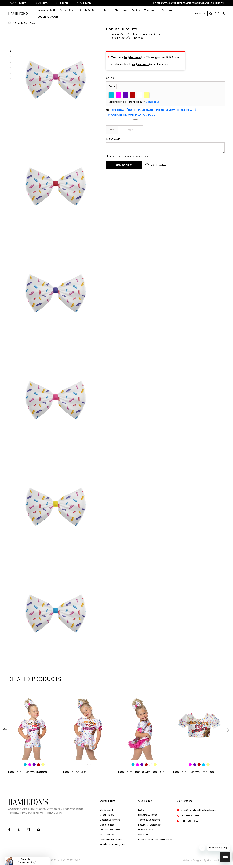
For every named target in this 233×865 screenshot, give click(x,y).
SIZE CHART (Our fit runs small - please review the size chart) (153, 110)
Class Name (113, 139)
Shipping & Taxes (147, 814)
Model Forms (107, 824)
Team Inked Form (109, 834)
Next (228, 730)
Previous (5, 730)
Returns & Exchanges (150, 824)
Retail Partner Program (112, 844)
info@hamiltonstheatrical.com (198, 810)
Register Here (132, 57)
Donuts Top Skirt (74, 772)
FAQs (141, 810)
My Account (106, 810)
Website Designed (193, 860)
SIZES (136, 119)
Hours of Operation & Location (155, 839)
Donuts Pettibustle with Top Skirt (141, 772)
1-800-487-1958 (190, 815)
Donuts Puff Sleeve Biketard (27, 772)
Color (110, 78)
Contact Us (153, 102)
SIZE (151, 110)
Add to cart (124, 165)
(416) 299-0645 (190, 821)
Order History (107, 814)
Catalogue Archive (110, 819)
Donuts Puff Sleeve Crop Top (193, 772)
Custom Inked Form (111, 839)
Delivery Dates (146, 829)
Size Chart (143, 834)
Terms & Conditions (149, 819)
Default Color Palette (111, 829)
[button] (130, 115)
